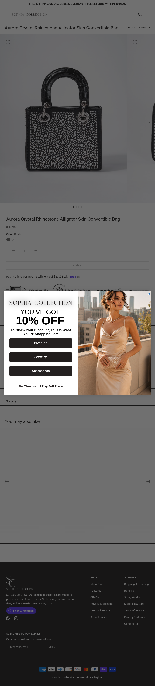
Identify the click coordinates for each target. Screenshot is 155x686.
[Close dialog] (149, 293)
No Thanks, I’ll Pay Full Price (41, 386)
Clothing (41, 343)
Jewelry (40, 357)
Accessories (41, 370)
